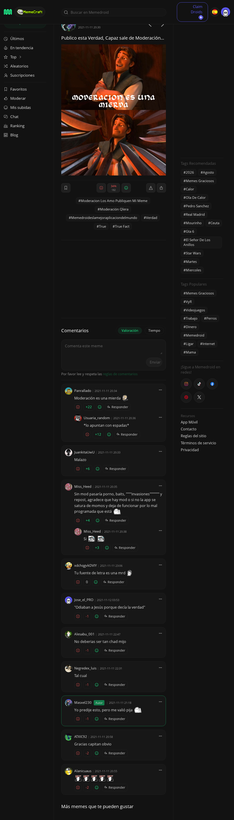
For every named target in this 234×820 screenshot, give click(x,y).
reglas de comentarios (120, 374)
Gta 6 (190, 231)
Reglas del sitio (193, 435)
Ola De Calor (196, 197)
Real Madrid (195, 214)
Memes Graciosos (200, 180)
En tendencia (21, 47)
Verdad (151, 217)
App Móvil (189, 422)
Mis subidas (20, 107)
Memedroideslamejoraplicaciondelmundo (104, 217)
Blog (14, 135)
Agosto (208, 172)
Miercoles (193, 270)
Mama (191, 352)
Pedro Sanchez (197, 206)
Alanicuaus (82, 771)
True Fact (122, 226)
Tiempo (154, 330)
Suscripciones (22, 75)
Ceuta (214, 223)
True (102, 226)
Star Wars (193, 253)
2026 (190, 172)
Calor (190, 189)
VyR (189, 301)
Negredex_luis (85, 668)
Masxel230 (83, 702)
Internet (208, 343)
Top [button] (13, 56)
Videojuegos (195, 310)
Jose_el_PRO (83, 599)
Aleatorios (19, 66)
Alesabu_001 (84, 634)
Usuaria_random (97, 417)
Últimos (17, 38)
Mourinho (194, 223)
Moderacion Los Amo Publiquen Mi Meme (114, 200)
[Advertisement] (202, 85)
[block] (161, 187)
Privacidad (190, 449)
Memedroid (195, 335)
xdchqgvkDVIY (85, 565)
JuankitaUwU (84, 452)
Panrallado (82, 390)
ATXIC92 (80, 736)
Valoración (130, 330)
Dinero (191, 326)
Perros (211, 318)
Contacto (189, 429)
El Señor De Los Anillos (196, 242)
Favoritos (18, 89)
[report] (150, 187)
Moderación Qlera (114, 209)
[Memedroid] (8, 12)
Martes (191, 261)
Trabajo (191, 318)
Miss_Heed (82, 486)
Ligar (190, 343)
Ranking (17, 125)
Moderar (18, 98)
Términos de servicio (198, 442)
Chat (14, 116)
